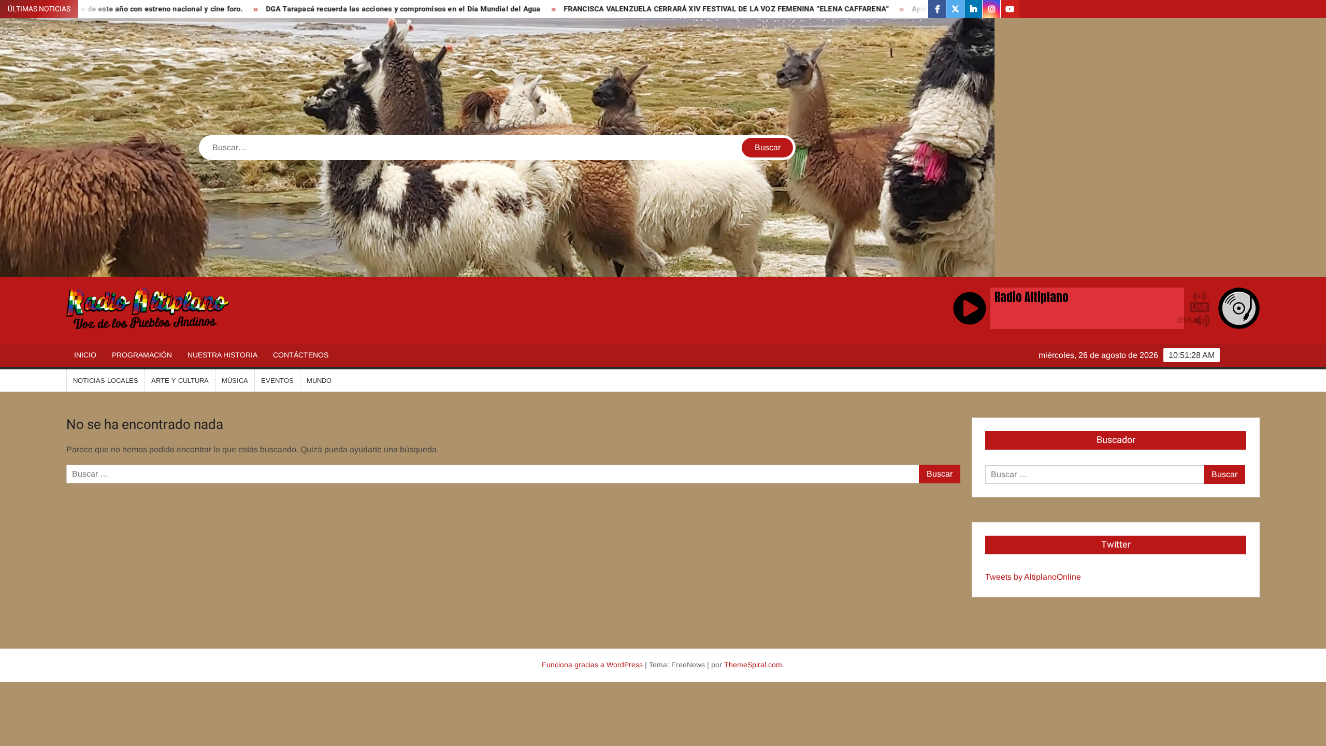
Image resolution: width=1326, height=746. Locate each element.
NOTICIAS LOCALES (105, 380)
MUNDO (319, 380)
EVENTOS (277, 380)
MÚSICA (235, 380)
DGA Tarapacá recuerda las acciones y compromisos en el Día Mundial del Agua (304, 9)
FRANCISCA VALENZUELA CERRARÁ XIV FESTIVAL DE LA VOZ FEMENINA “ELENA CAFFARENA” (627, 9)
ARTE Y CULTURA (180, 380)
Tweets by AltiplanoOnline (1033, 576)
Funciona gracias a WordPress (592, 665)
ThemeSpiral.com (753, 665)
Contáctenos (300, 355)
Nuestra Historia (222, 355)
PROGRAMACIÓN (142, 355)
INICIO (85, 355)
